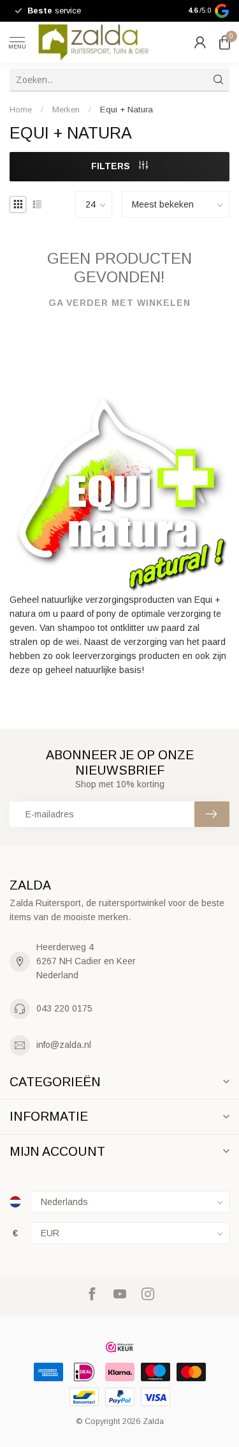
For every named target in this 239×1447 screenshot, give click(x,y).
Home (21, 109)
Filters (112, 166)
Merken (66, 109)
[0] (224, 42)
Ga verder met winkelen (119, 303)
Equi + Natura (126, 109)
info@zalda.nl (63, 1045)
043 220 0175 (64, 1008)
